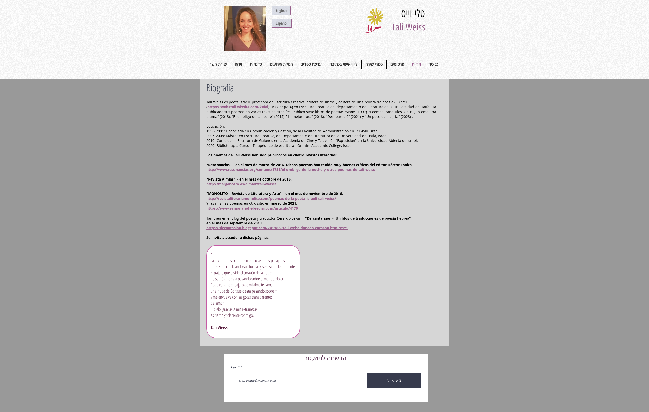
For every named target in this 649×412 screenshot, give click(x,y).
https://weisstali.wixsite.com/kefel (237, 106)
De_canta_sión (319, 218)
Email (235, 367)
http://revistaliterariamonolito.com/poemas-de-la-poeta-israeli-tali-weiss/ (271, 198)
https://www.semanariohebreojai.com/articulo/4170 (252, 208)
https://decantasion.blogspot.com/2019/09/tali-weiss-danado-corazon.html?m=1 (277, 227)
